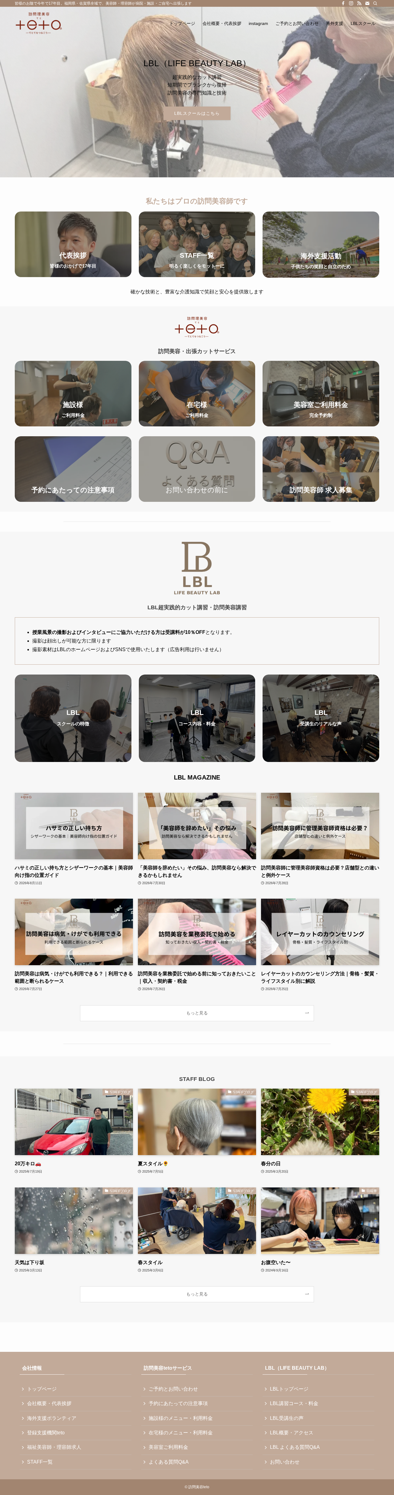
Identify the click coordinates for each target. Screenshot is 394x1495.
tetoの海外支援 (197, 113)
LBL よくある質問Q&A (295, 1447)
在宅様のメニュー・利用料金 (181, 1432)
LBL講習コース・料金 (294, 1403)
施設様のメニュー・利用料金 (181, 1418)
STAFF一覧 (40, 1462)
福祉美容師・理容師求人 (54, 1447)
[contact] (367, 3)
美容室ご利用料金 (168, 1447)
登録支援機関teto (46, 1432)
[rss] (359, 3)
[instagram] (351, 3)
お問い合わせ (285, 1462)
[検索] (375, 3)
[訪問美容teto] (39, 23)
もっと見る (197, 1012)
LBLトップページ (289, 1389)
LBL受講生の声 (287, 1418)
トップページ (42, 1389)
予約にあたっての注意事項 (178, 1403)
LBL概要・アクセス (291, 1432)
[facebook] (343, 3)
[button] (189, 170)
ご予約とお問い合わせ (173, 1389)
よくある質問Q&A (169, 1462)
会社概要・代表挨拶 (49, 1403)
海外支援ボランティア (51, 1418)
